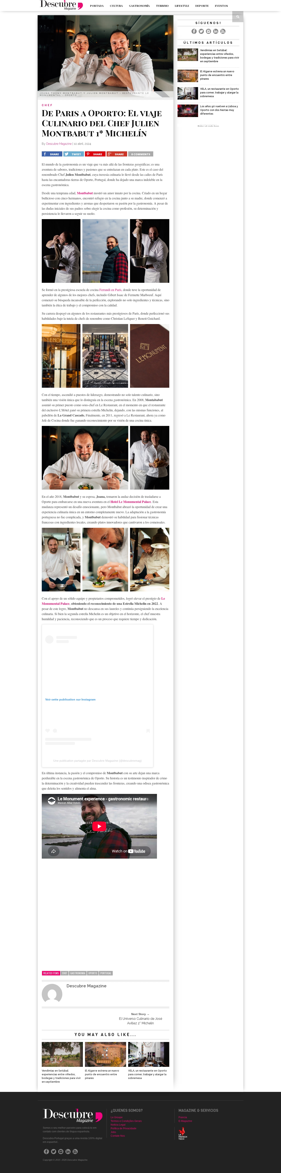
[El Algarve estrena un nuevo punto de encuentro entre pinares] (105, 1065)
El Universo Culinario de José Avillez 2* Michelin (140, 1021)
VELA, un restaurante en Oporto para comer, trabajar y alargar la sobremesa (147, 1074)
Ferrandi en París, (110, 290)
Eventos (221, 5)
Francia (183, 1117)
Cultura (116, 5)
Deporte (202, 5)
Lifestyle (182, 5)
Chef (64, 973)
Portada (97, 5)
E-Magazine (185, 1121)
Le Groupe (117, 1117)
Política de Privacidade (123, 1128)
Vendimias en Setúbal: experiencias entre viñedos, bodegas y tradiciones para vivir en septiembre (61, 1076)
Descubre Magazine (59, 143)
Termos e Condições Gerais (126, 1121)
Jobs (113, 1132)
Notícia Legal (118, 1124)
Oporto (92, 973)
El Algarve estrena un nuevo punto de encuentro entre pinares (102, 1074)
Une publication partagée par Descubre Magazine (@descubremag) (97, 760)
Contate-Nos (118, 1135)
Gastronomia (77, 973)
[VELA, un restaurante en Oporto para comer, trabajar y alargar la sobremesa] (148, 1065)
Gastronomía (139, 5)
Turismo (162, 5)
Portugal (105, 973)
